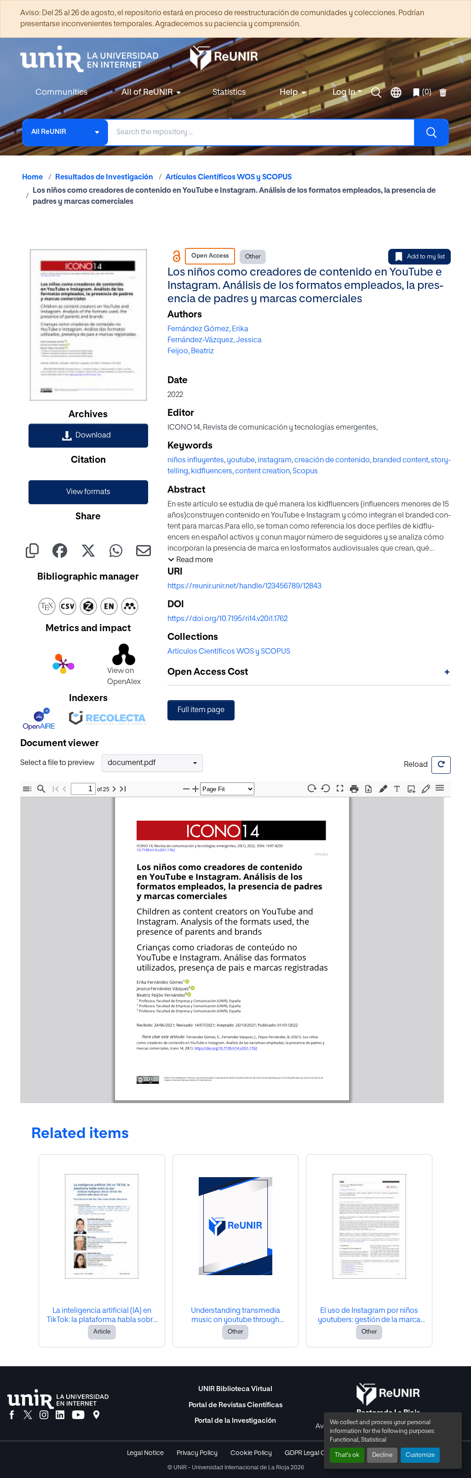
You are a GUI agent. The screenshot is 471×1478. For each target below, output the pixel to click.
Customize (420, 1455)
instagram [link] (275, 460)
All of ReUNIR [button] (147, 92)
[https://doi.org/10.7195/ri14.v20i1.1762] (225, 1048)
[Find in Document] (41, 788)
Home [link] (32, 177)
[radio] (385, 788)
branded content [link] (400, 460)
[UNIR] (58, 1399)
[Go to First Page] (55, 788)
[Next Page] (114, 788)
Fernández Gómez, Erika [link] (207, 329)
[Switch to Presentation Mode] (339, 788)
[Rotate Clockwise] (311, 788)
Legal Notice (145, 1453)
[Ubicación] (96, 1415)
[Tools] (439, 788)
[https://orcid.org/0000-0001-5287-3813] (189, 994)
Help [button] (289, 92)
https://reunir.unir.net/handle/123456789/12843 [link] (244, 586)
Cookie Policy (251, 1453)
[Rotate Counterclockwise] (325, 788)
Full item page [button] (201, 710)
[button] (376, 92)
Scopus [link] (305, 471)
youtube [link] (241, 460)
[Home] (93, 59)
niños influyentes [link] (195, 460)
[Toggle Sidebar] (27, 788)
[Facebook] (11, 1415)
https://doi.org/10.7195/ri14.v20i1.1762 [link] (227, 619)
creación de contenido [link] (332, 460)
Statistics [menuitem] (229, 92)
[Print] (354, 788)
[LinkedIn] (60, 1415)
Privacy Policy (197, 1453)
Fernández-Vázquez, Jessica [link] (214, 340)
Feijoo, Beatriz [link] (190, 351)
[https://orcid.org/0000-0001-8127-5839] (192, 988)
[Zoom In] (195, 788)
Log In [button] (345, 92)
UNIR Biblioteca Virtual (235, 1389)
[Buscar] (431, 132)
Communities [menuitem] (61, 92)
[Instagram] (44, 1415)
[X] (27, 1415)
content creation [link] (262, 471)
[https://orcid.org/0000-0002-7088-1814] (187, 981)
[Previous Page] (64, 788)
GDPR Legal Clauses (315, 1453)
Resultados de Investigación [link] (104, 177)
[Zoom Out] (186, 788)
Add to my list (426, 257)
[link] (88, 436)
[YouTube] (78, 1415)
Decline (382, 1455)
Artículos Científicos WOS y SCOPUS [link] (229, 177)
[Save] (368, 788)
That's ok (347, 1455)
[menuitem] (150, 92)
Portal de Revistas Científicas (235, 1405)
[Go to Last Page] (122, 788)
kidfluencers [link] (211, 471)
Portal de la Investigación (235, 1420)
